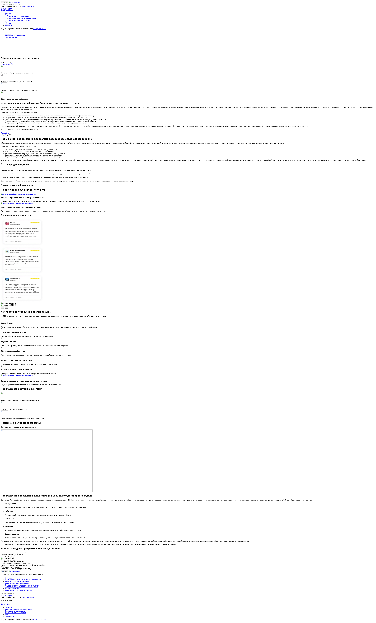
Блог (6, 22)
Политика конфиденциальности (17, 583)
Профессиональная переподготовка (22, 18)
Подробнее (5, 133)
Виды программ (11, 15)
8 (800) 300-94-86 (28, 6)
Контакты (8, 24)
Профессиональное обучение (19, 20)
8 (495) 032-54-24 (39, 619)
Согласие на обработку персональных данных (22, 585)
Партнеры (8, 25)
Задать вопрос (6, 8)
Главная (8, 13)
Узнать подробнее (7, 64)
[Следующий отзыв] (6, 307)
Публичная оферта (12, 588)
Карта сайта (5, 604)
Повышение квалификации (19, 17)
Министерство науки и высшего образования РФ (23, 580)
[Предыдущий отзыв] (2, 307)
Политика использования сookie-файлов (20, 590)
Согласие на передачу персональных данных (21, 587)
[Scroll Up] (1, 621)
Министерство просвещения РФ (17, 581)
